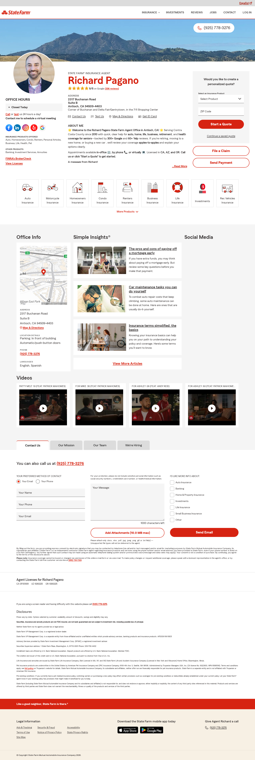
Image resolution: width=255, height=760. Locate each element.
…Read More (179, 166)
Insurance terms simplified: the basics (152, 328)
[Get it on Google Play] (151, 730)
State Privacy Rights (77, 732)
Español (244, 3)
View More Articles (127, 363)
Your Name (25, 492)
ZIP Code (205, 111)
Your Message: (101, 487)
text (16, 114)
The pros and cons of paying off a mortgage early (153, 251)
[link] (16, 12)
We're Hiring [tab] (133, 445)
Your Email (27, 481)
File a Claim (221, 151)
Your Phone (47, 481)
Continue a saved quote (221, 136)
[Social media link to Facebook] (9, 127)
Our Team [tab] (100, 445)
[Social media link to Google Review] (42, 127)
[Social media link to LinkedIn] (17, 127)
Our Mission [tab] (66, 445)
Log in (247, 12)
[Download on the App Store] (127, 730)
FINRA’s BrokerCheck (18, 158)
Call (8, 114)
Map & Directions (33, 327)
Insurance (149, 12)
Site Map (21, 737)
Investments (175, 12)
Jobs (213, 12)
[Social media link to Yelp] (34, 127)
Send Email (204, 532)
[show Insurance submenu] (158, 12)
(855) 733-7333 (75, 560)
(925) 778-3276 (30, 353)
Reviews (197, 12)
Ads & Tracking (24, 727)
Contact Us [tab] (32, 445)
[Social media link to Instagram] (25, 127)
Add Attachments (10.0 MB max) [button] (127, 532)
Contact (229, 12)
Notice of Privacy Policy (49, 732)
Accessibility (73, 727)
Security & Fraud (46, 727)
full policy (29, 668)
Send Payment (221, 162)
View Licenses (14, 163)
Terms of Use (23, 732)
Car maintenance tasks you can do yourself (153, 289)
